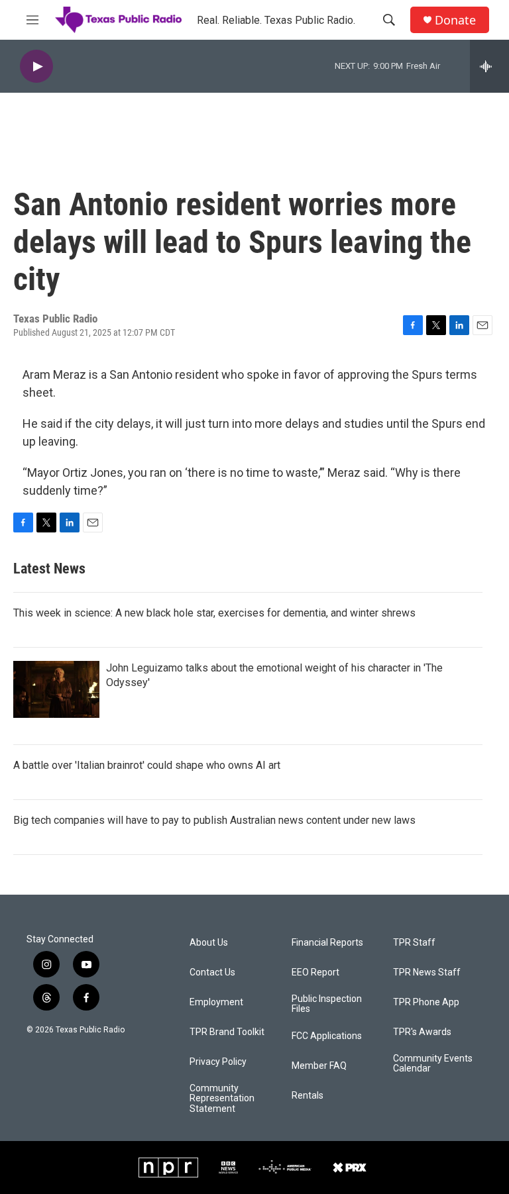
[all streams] (489, 66)
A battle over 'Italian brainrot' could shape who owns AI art (146, 765)
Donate (455, 20)
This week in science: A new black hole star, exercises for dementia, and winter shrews (214, 613)
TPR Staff (414, 943)
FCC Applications (327, 1036)
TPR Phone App (426, 1002)
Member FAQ (319, 1066)
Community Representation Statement (222, 1099)
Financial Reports (327, 943)
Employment (216, 1002)
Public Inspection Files (327, 1004)
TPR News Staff (427, 972)
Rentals (307, 1096)
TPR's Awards (422, 1032)
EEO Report (315, 972)
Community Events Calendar (433, 1064)
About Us (209, 943)
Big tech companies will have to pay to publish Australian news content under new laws (214, 820)
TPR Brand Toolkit (227, 1032)
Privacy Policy (218, 1062)
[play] (36, 66)
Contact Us (212, 972)
